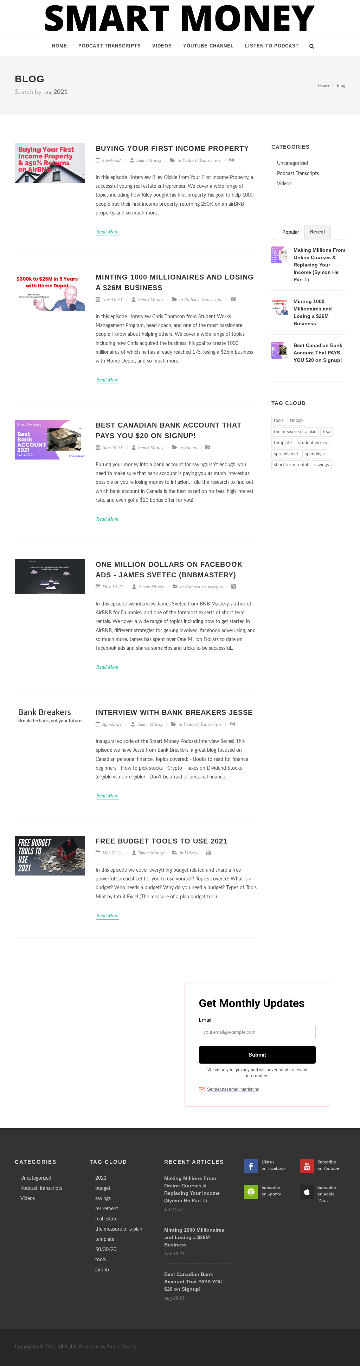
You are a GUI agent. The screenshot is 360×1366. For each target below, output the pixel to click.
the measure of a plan (295, 432)
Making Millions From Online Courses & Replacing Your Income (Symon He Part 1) (319, 264)
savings (321, 465)
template (283, 443)
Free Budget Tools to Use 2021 (161, 841)
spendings (315, 454)
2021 (101, 1178)
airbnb (102, 1270)
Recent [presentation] (317, 232)
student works (312, 443)
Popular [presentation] (290, 232)
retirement (106, 1208)
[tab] (291, 232)
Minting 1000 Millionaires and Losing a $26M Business (194, 1237)
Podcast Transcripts (201, 160)
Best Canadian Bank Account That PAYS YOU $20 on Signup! (318, 352)
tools (279, 420)
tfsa (326, 432)
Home (323, 85)
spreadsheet (286, 454)
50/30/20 (105, 1249)
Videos (190, 447)
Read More (107, 232)
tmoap (296, 420)
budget (102, 1188)
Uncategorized (292, 163)
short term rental (291, 465)
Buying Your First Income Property (172, 148)
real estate (106, 1219)
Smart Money (148, 160)
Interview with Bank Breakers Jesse (174, 712)
